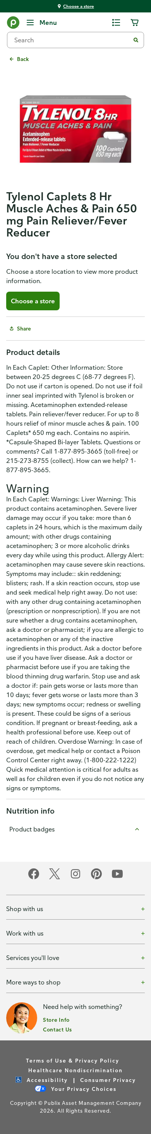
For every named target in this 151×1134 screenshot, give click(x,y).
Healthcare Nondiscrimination (75, 1070)
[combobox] (72, 40)
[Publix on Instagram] (75, 878)
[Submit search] (136, 40)
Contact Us (57, 1029)
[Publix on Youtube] (117, 878)
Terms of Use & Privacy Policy (72, 1060)
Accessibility (46, 1080)
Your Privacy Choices (83, 1088)
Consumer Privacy (108, 1080)
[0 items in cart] (134, 22)
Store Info (56, 1019)
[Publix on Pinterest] (96, 878)
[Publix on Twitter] (54, 878)
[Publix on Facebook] (33, 878)
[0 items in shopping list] (116, 22)
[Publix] (13, 24)
